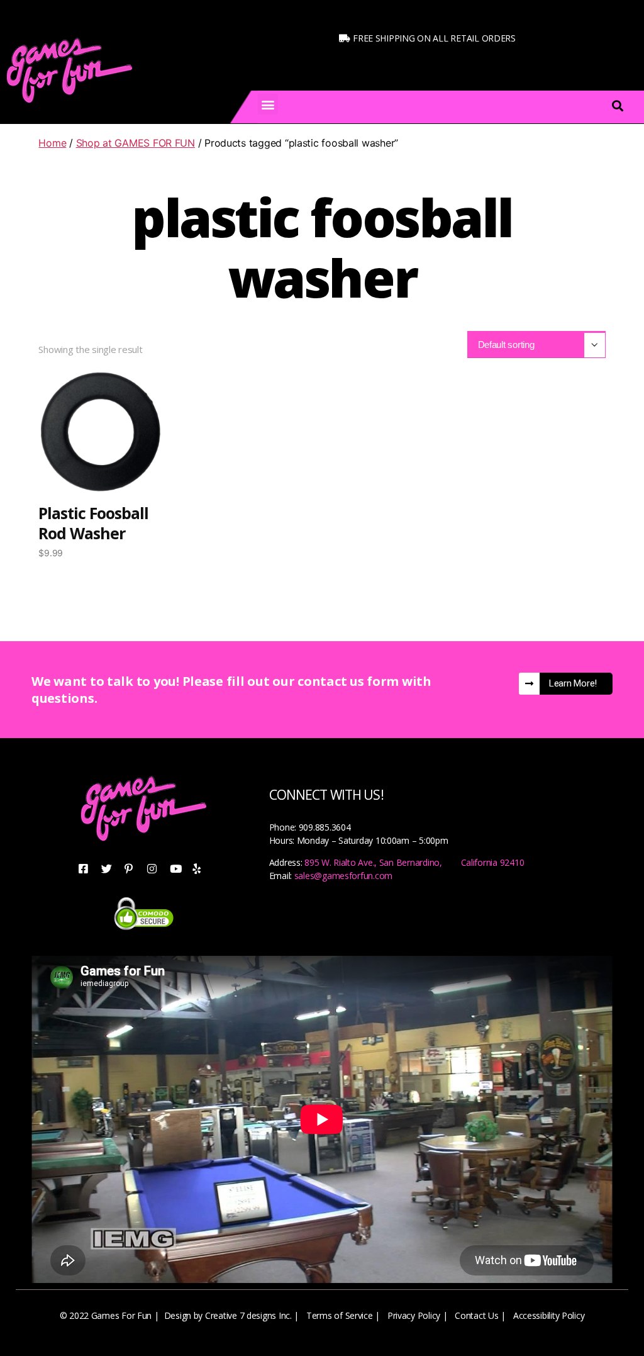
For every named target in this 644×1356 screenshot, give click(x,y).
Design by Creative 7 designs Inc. (228, 1315)
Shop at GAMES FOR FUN (135, 143)
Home (52, 143)
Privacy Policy (413, 1315)
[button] (268, 104)
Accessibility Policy (549, 1315)
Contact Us (476, 1315)
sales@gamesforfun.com (343, 876)
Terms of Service (339, 1315)
